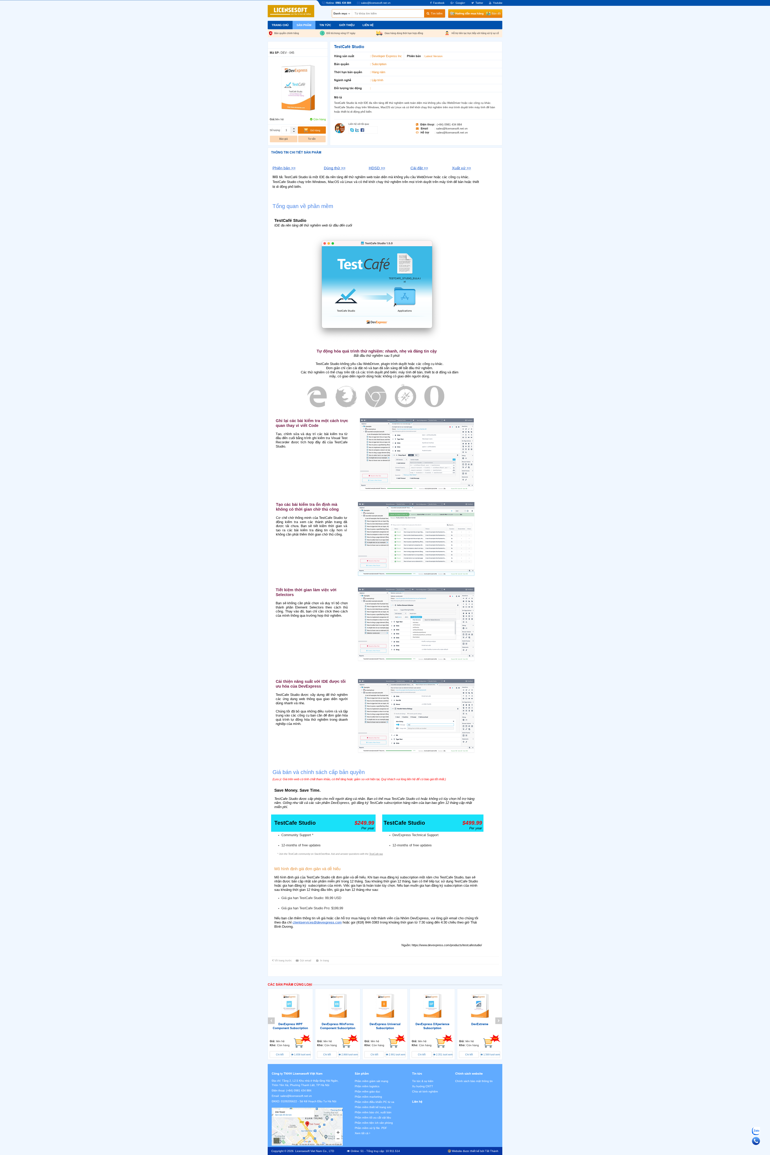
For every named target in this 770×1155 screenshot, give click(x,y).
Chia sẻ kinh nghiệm (425, 1091)
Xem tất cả (362, 1133)
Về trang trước (283, 960)
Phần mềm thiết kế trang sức (373, 1107)
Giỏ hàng (315, 130)
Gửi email (305, 960)
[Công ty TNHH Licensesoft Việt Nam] (307, 1127)
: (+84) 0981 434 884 (448, 124)
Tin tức (325, 25)
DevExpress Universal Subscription (385, 1026)
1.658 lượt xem (302, 1054)
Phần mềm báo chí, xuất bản (373, 1112)
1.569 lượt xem (491, 1054)
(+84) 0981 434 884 (298, 1090)
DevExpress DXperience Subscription (432, 1026)
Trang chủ (280, 25)
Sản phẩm (304, 25)
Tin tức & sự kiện (422, 1081)
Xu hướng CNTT (422, 1086)
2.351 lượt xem (444, 1054)
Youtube (497, 2)
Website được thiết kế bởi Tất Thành (474, 1151)
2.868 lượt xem (349, 1054)
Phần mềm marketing (368, 1096)
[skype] (352, 129)
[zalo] (357, 129)
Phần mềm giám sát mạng (371, 1081)
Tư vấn (312, 138)
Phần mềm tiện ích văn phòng (374, 1122)
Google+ (460, 2)
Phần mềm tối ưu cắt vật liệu (373, 1117)
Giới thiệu (347, 25)
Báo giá (283, 138)
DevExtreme (479, 1024)
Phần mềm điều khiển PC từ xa (374, 1101)
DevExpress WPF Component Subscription (290, 1026)
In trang (324, 960)
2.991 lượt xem (396, 1054)
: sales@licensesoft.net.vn (451, 128)
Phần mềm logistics (367, 1086)
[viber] (362, 129)
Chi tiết (280, 1054)
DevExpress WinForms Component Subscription (337, 1026)
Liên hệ (368, 25)
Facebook (439, 2)
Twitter (479, 2)
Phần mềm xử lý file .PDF (371, 1128)
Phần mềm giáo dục (367, 1091)
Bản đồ (496, 13)
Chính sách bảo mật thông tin (474, 1081)
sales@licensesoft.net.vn (296, 1095)
